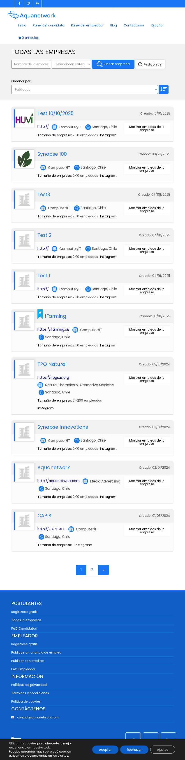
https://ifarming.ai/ (53, 329)
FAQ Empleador (23, 669)
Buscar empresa (116, 64)
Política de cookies (26, 701)
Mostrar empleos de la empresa (146, 128)
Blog (113, 25)
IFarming (55, 316)
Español (157, 25)
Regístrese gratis (24, 611)
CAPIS (44, 515)
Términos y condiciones (30, 693)
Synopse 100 (52, 154)
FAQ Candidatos (24, 628)
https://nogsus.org (53, 377)
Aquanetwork (53, 467)
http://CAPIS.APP (51, 529)
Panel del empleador (87, 25)
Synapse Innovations (62, 427)
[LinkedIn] (37, 3)
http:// (43, 126)
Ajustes (162, 749)
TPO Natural (52, 364)
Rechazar (134, 749)
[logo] (32, 13)
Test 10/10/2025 (55, 113)
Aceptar (105, 749)
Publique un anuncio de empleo (36, 652)
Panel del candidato (48, 25)
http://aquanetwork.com (58, 480)
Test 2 (44, 235)
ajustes (63, 756)
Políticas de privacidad (29, 684)
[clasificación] (164, 89)
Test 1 (43, 275)
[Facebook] (19, 3)
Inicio (22, 25)
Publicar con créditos (27, 661)
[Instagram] (28, 3)
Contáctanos (134, 25)
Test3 (43, 194)
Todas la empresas (26, 620)
